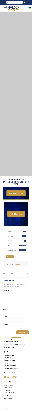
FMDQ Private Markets (12, 368)
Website (5, 324)
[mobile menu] (29, 8)
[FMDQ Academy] (16, 8)
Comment (6, 290)
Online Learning (9, 355)
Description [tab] (9, 264)
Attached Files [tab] (19, 264)
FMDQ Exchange (10, 360)
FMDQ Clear (9, 363)
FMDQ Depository (10, 365)
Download (9, 256)
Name (5, 309)
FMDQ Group (9, 358)
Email (5, 317)
